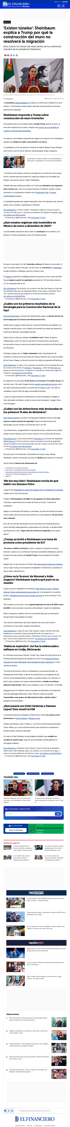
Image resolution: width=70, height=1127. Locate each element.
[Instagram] (63, 2)
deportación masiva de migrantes (49, 564)
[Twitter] (62, 2)
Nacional (7, 22)
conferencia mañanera (33, 773)
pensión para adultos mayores (46, 384)
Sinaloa (9, 277)
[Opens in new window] (15, 903)
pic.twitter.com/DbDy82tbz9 (51, 753)
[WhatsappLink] (34, 828)
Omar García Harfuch (11, 418)
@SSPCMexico (9, 441)
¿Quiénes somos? (20, 1125)
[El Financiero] (16, 4)
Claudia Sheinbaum (22, 103)
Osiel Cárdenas (21, 718)
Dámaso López (34, 718)
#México (28, 368)
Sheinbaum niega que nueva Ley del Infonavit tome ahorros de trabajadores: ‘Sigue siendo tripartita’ (17, 800)
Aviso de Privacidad (49, 1125)
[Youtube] (65, 2)
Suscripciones (38, 1125)
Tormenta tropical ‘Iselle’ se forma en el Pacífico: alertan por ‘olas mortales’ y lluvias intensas (22, 848)
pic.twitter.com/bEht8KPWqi (14, 296)
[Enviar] (58, 814)
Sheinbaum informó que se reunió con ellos (26, 596)
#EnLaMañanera (10, 210)
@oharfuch (38, 439)
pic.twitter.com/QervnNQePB (46, 639)
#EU (60, 212)
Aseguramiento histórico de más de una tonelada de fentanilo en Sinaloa (27, 472)
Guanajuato (57, 268)
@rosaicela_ (37, 368)
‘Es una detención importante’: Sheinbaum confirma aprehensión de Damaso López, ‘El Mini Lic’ (49, 800)
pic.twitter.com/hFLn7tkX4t (22, 373)
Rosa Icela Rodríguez (12, 316)
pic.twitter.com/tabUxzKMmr (20, 446)
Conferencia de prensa (47, 773)
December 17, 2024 (38, 218)
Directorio (29, 1125)
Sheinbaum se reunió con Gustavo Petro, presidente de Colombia (38, 490)
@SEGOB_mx (55, 368)
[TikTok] (67, 2)
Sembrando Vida (42, 192)
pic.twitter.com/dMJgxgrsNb (14, 215)
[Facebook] (60, 2)
